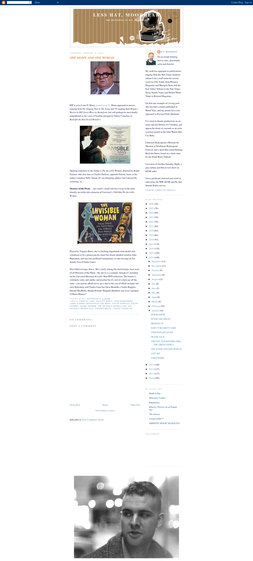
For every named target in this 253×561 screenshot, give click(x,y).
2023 (151, 217)
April (154, 297)
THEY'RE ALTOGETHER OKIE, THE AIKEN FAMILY (166, 343)
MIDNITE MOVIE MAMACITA (164, 423)
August (155, 279)
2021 (151, 226)
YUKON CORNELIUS (123, 308)
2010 (151, 378)
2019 (151, 235)
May (154, 292)
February (156, 306)
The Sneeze (154, 414)
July (154, 283)
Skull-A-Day (155, 393)
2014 (151, 257)
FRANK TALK (158, 336)
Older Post (135, 404)
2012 (151, 369)
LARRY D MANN (77, 303)
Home (105, 404)
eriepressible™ (156, 418)
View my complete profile (160, 190)
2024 (151, 212)
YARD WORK (157, 357)
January (156, 310)
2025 (151, 208)
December (157, 261)
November (157, 265)
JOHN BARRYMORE (123, 301)
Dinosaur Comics (157, 397)
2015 (151, 252)
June (154, 288)
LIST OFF (155, 353)
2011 (151, 373)
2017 (151, 244)
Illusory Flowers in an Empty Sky (163, 408)
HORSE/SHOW (158, 314)
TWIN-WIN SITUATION (162, 332)
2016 (151, 248)
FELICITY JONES (104, 301)
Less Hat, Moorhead (126, 15)
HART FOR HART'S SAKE (163, 327)
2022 (151, 221)
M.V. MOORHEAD (169, 52)
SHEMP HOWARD (88, 306)
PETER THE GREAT (160, 318)
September (157, 274)
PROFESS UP (157, 323)
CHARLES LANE (86, 301)
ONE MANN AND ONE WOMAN (166, 349)
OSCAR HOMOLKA (121, 303)
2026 (151, 203)
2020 (151, 230)
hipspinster (154, 402)
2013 (151, 364)
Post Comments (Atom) (93, 419)
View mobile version (105, 410)
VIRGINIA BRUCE (103, 308)
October (156, 270)
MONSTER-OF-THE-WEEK (98, 303)
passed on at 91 (103, 105)
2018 (151, 239)
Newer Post (75, 404)
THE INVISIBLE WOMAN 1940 (112, 306)
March (155, 301)
